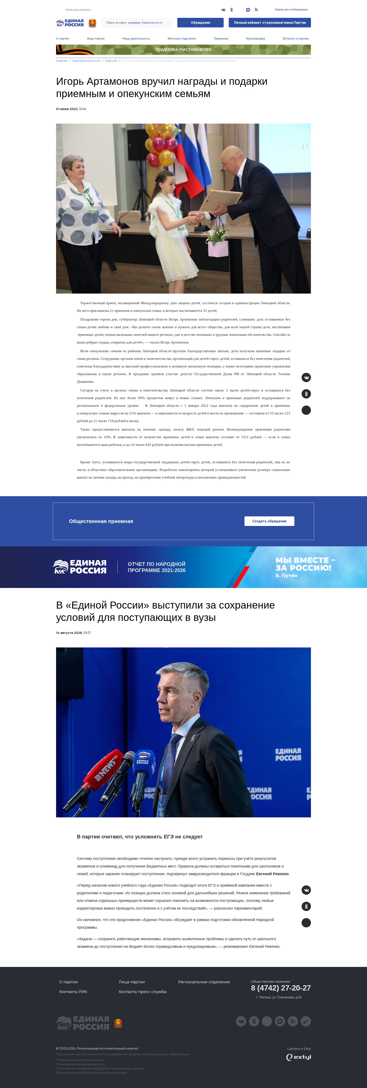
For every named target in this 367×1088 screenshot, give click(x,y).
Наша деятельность (136, 38)
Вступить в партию (296, 38)
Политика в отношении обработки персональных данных (100, 1068)
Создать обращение (269, 521)
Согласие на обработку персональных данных (91, 1073)
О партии (62, 38)
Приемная (221, 38)
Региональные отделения (204, 982)
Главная (61, 60)
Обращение (200, 23)
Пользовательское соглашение (80, 1060)
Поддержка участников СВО (183, 49)
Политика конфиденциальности (80, 1064)
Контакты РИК (73, 991)
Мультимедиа (255, 38)
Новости (111, 60)
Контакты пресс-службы (143, 991)
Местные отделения (182, 38)
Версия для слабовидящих (291, 9)
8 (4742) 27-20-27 (281, 987)
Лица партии (95, 38)
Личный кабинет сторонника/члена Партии (270, 23)
